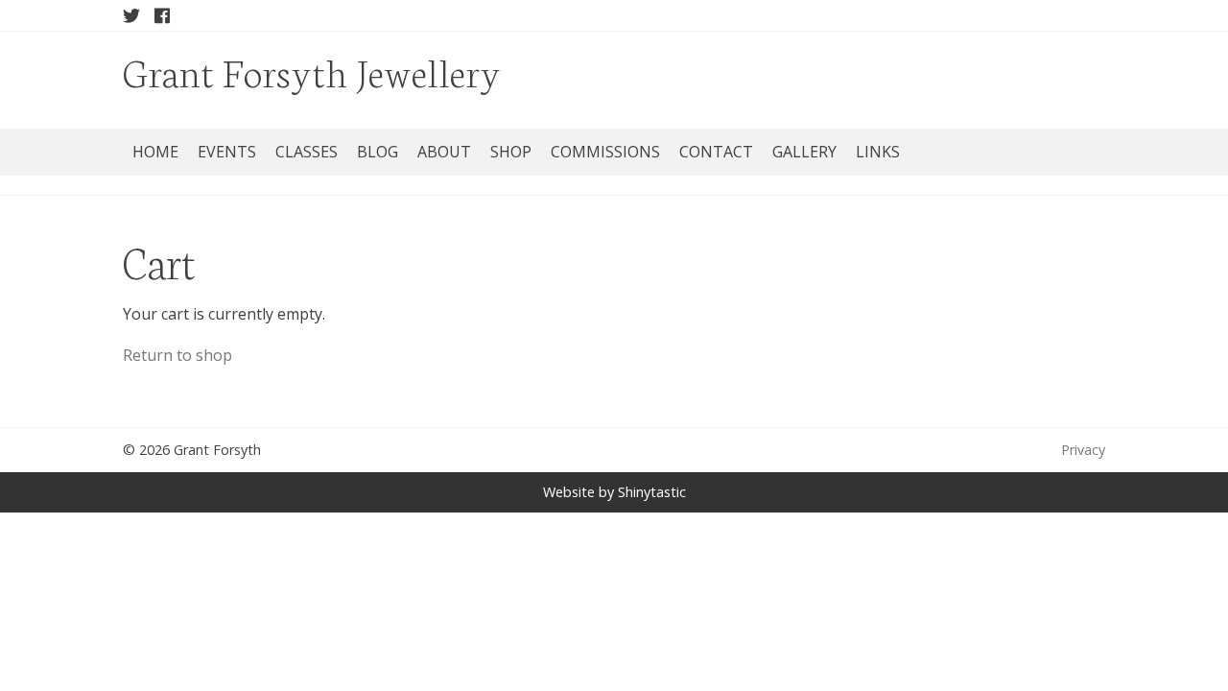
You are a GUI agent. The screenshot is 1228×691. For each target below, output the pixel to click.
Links (878, 151)
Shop (510, 151)
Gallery (804, 151)
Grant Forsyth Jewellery (312, 70)
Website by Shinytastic (614, 492)
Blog (377, 151)
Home (155, 151)
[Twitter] (131, 15)
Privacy (1083, 450)
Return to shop (177, 355)
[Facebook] (162, 15)
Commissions (605, 151)
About (444, 151)
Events (227, 151)
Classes (306, 151)
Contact (716, 151)
